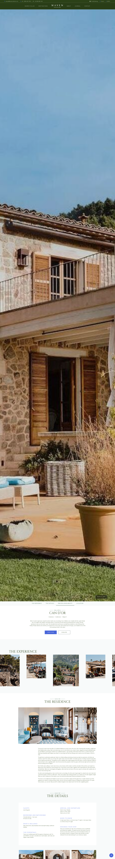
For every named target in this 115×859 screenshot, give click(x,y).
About (69, 6)
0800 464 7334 (27, 1)
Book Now (51, 632)
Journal (78, 6)
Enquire (64, 632)
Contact (87, 6)
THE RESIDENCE (37, 603)
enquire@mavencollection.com (12, 1)
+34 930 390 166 (39, 1)
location (79, 603)
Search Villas (30, 6)
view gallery (101, 597)
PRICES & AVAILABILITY (65, 603)
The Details (50, 603)
